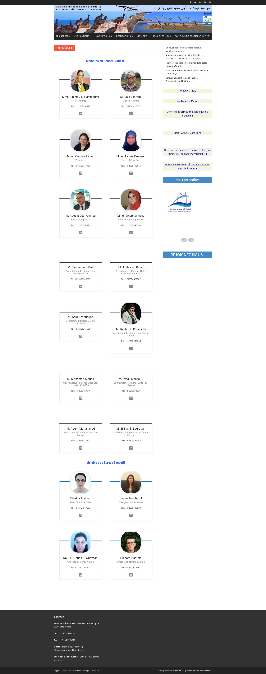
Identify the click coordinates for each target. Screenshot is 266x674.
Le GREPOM (62, 36)
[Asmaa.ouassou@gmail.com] (131, 173)
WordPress (180, 670)
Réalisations (123, 36)
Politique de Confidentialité (191, 36)
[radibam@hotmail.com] (80, 286)
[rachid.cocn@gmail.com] (131, 348)
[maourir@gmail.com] (80, 448)
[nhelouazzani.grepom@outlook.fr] (80, 574)
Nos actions (103, 36)
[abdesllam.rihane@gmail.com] (131, 286)
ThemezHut (207, 670)
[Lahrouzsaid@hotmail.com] (131, 113)
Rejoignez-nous (162, 36)
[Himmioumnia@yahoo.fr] (80, 173)
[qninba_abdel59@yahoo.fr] (80, 232)
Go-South (142, 36)
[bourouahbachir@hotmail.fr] (131, 448)
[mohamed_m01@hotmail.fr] (80, 398)
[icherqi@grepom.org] (131, 515)
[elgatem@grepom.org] (131, 574)
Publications (81, 36)
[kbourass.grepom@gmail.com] (80, 515)
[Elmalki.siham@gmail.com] (131, 232)
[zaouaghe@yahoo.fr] (80, 336)
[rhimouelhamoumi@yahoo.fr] (80, 113)
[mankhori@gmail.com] (131, 398)
